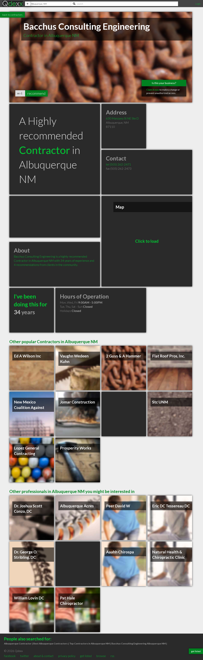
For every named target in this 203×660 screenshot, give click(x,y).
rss (112, 656)
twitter (24, 656)
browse (101, 656)
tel (118, 164)
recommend (36, 93)
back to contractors (12, 14)
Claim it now (152, 89)
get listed (86, 656)
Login (198, 3)
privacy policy (66, 656)
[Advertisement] (54, 217)
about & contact (43, 656)
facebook (10, 656)
